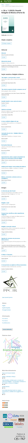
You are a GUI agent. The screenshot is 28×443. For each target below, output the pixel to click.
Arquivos (7, 4)
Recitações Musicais (11, 146)
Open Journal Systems (7, 297)
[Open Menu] (1, 1)
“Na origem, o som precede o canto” (13, 79)
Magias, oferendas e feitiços (8, 376)
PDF (4, 57)
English (3, 305)
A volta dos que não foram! (11, 192)
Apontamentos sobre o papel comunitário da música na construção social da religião (13, 157)
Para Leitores (5, 318)
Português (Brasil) (6, 310)
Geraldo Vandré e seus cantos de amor (11, 101)
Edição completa (7, 43)
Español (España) (6, 307)
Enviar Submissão (7, 329)
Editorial (3, 53)
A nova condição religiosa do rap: (11, 123)
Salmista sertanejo (13, 111)
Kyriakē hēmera (5, 386)
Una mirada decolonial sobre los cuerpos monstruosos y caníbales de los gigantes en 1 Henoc (13, 391)
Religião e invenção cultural (13, 228)
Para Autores (5, 320)
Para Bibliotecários (6, 322)
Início (2, 4)
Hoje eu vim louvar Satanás (8, 373)
